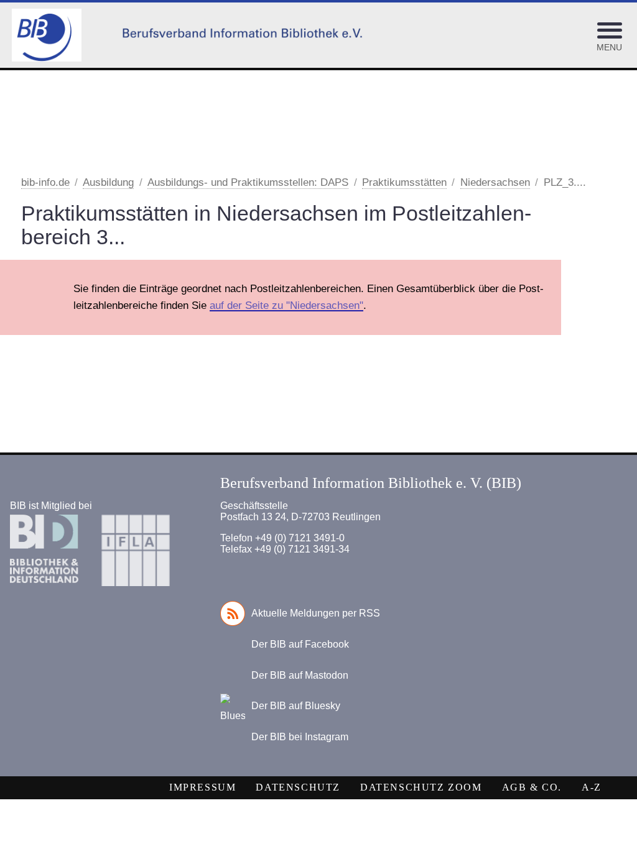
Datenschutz (298, 787)
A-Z (592, 787)
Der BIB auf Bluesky (295, 705)
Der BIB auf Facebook (300, 644)
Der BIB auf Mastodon (299, 675)
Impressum (202, 787)
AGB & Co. (532, 787)
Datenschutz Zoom (421, 787)
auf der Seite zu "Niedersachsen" (286, 305)
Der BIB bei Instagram (299, 737)
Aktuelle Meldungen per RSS (315, 613)
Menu (609, 47)
